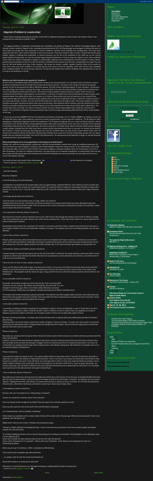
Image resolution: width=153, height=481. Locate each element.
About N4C (115, 13)
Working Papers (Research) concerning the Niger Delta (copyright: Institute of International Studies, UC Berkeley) (131, 324)
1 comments (35, 162)
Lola (115, 164)
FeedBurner (134, 119)
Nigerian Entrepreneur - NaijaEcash (123, 246)
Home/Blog (115, 11)
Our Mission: (116, 15)
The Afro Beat (114, 274)
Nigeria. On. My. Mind (117, 305)
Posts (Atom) (17, 477)
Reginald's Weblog (116, 225)
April (113, 339)
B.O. (115, 157)
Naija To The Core (116, 261)
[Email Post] (41, 162)
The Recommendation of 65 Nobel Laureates (128, 320)
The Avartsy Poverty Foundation (122, 307)
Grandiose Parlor (116, 231)
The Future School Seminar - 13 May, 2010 (124, 282)
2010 (112, 337)
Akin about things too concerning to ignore (126, 293)
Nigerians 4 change (121, 166)
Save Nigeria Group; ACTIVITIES (122, 303)
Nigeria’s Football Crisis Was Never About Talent (125, 227)
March (114, 346)
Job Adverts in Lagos (116, 269)
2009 (112, 351)
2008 (112, 353)
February (115, 348)
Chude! (112, 287)
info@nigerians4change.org (118, 362)
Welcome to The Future (118, 280)
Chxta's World (115, 298)
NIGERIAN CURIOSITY (118, 253)
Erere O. (117, 159)
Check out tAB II (115, 276)
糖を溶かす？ (114, 242)
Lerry (115, 162)
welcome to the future (116, 288)
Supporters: (115, 21)
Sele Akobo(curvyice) (121, 170)
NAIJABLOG (114, 267)
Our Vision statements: (119, 17)
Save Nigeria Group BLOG (119, 300)
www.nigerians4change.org (118, 366)
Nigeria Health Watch (117, 295)
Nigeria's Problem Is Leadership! (22, 32)
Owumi (116, 168)
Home (47, 473)
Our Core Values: (117, 19)
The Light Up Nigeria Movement (121, 240)
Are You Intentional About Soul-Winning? (123, 263)
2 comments (26, 468)
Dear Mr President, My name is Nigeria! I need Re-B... (131, 344)
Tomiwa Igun (118, 172)
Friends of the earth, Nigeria (121, 319)
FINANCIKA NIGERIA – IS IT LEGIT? (122, 248)
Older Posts (98, 473)
